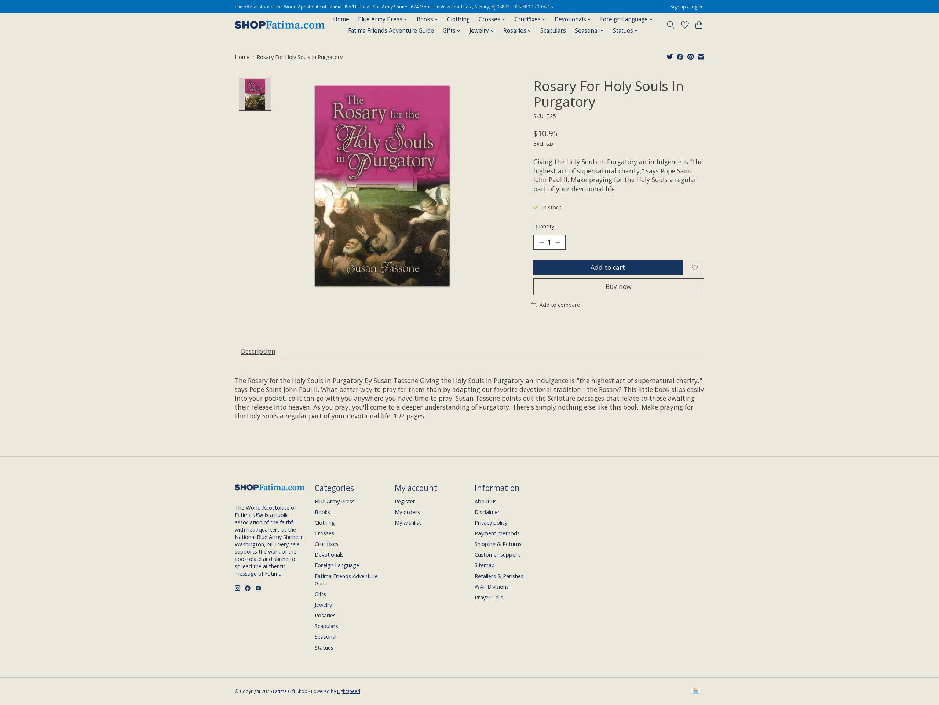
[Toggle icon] (670, 25)
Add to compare (560, 304)
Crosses (324, 533)
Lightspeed (348, 691)
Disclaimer (487, 511)
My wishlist (408, 522)
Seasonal (325, 636)
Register (405, 501)
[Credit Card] (695, 691)
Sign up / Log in (686, 7)
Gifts (320, 594)
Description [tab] (258, 351)
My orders (407, 511)
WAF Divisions (492, 586)
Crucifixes (327, 543)
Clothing (458, 19)
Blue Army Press (335, 501)
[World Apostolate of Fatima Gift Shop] (280, 25)
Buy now (619, 286)
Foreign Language (337, 565)
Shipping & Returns (498, 543)
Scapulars (553, 30)
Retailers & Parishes (499, 576)
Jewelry (323, 604)
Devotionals (329, 554)
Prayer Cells (489, 597)
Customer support (497, 554)
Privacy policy (491, 522)
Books (322, 511)
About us (486, 501)
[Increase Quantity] (557, 242)
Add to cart (608, 267)
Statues (324, 647)
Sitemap (485, 565)
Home (341, 19)
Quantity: (544, 226)
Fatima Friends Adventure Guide (391, 30)
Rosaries (325, 615)
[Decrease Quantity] (541, 242)
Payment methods (497, 533)
